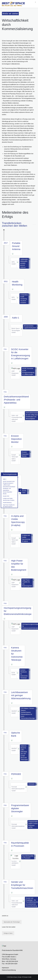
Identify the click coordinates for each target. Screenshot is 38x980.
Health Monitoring (7, 502)
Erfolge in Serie (8, 933)
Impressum (5, 967)
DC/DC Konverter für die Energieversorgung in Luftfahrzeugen (9, 483)
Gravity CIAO (6, 496)
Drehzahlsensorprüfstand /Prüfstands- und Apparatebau (9, 488)
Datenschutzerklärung (9, 970)
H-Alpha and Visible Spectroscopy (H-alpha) (8, 499)
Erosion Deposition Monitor (7, 492)
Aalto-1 (4, 479)
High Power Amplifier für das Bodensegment (8, 505)
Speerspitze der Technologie (12, 922)
